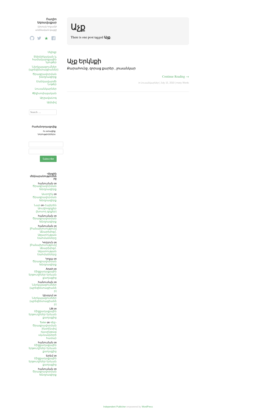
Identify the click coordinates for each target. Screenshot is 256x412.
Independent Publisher (114, 406)
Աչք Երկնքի (84, 61)
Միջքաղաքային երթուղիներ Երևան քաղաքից (43, 274)
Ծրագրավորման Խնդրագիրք (45, 187)
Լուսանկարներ (46, 88)
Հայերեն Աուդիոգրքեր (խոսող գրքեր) (46, 208)
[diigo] (46, 37)
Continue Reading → (175, 76)
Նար (37, 205)
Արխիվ (52, 102)
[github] (32, 37)
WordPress (147, 406)
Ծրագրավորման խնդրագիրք (45, 75)
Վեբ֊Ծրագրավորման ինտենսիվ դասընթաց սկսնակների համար (45, 330)
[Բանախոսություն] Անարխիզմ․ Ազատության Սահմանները (43, 233)
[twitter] (39, 37)
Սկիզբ (52, 52)
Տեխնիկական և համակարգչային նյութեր (44, 59)
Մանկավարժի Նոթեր (46, 83)
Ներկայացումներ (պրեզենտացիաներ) (43, 68)
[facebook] (53, 37)
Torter (43, 322)
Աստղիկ (47, 193)
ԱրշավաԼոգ (48, 97)
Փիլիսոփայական (44, 93)
